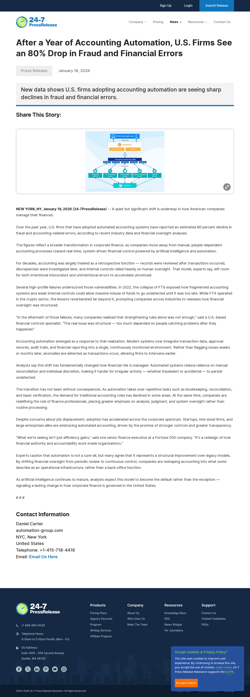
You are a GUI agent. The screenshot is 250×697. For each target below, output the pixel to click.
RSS (167, 619)
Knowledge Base (175, 613)
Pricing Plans (98, 613)
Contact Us (222, 22)
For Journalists (173, 630)
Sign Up (165, 5)
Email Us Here (43, 557)
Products (98, 605)
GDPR (229, 672)
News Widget (173, 624)
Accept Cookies (186, 683)
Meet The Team (137, 624)
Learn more (223, 667)
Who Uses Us (136, 619)
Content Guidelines (214, 619)
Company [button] (136, 22)
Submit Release (216, 5)
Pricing (158, 22)
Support (208, 605)
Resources (173, 605)
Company (135, 605)
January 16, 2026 (74, 71)
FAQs (205, 624)
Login (188, 5)
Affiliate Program (101, 636)
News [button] (174, 22)
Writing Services (100, 630)
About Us (133, 613)
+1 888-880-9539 (33, 625)
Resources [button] (196, 22)
